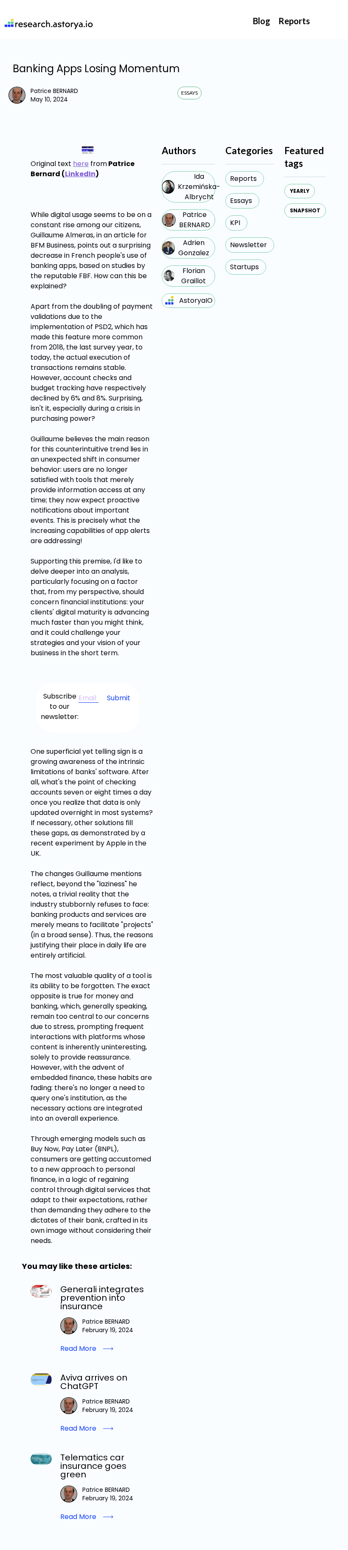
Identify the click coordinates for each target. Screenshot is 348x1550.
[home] (47, 23)
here (81, 164)
